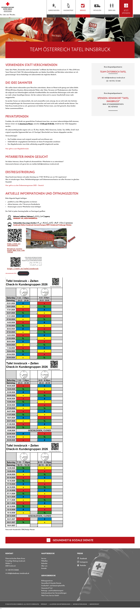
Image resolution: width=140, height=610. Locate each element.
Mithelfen (44, 561)
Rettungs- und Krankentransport (52, 590)
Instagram (83, 562)
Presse (80, 554)
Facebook (83, 559)
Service (43, 558)
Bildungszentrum (47, 581)
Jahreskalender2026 (11, 273)
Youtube (82, 565)
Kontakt (44, 568)
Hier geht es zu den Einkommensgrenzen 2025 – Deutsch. (24, 185)
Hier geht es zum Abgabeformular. (17, 149)
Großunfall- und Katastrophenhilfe (53, 586)
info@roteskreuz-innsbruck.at (17, 573)
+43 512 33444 (12, 570)
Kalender (44, 563)
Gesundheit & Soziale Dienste (51, 583)
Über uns (44, 566)
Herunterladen (23, 273)
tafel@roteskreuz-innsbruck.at (115, 78)
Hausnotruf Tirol (46, 588)
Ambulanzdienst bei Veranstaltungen (54, 593)
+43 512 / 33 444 (114, 81)
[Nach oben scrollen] (1, 609)
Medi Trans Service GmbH (50, 595)
